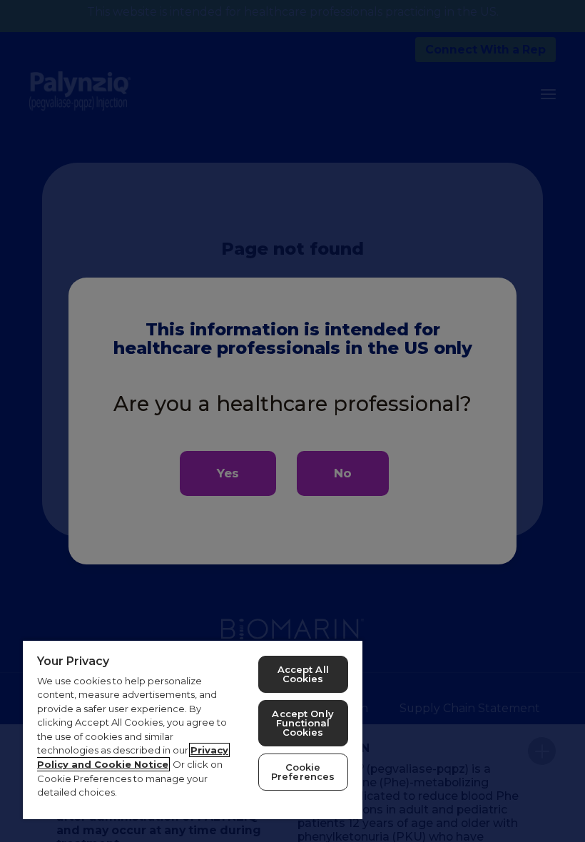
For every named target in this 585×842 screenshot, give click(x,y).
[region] (192, 729)
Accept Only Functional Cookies (302, 723)
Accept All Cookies (303, 674)
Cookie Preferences (303, 771)
